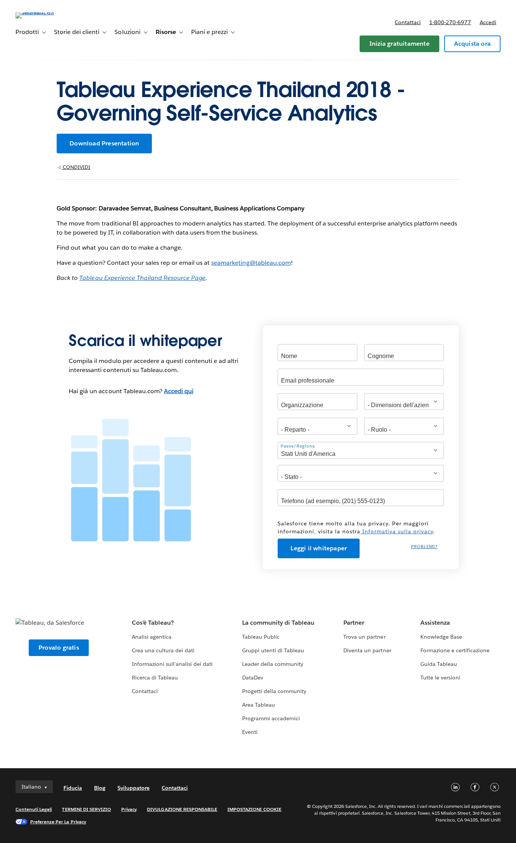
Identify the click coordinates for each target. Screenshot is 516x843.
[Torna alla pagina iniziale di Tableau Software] (43, 12)
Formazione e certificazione (455, 650)
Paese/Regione (298, 446)
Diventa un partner (367, 650)
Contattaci (408, 22)
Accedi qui (178, 391)
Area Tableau (258, 704)
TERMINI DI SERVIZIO (86, 809)
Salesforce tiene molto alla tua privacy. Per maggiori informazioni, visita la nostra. (356, 527)
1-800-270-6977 (450, 22)
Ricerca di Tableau (155, 677)
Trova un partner (364, 636)
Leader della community (272, 664)
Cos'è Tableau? (153, 623)
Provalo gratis (59, 648)
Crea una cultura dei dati (163, 650)
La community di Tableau (278, 623)
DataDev (252, 677)
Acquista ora (472, 44)
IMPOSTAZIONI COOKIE (254, 809)
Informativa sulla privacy (396, 531)
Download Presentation (104, 143)
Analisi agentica (151, 636)
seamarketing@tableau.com (250, 263)
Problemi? (424, 547)
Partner (353, 623)
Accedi (488, 22)
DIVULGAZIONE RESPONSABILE (182, 809)
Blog (99, 787)
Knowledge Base (441, 636)
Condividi (76, 167)
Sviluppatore (133, 787)
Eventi (250, 732)
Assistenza (435, 623)
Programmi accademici (271, 718)
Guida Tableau (438, 664)
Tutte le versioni (440, 677)
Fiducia (72, 787)
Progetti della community (274, 691)
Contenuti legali (33, 809)
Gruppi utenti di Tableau (273, 650)
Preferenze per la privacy (58, 821)
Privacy (129, 809)
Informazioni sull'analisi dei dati (172, 664)
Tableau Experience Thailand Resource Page (142, 278)
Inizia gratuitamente (399, 44)
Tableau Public (261, 636)
